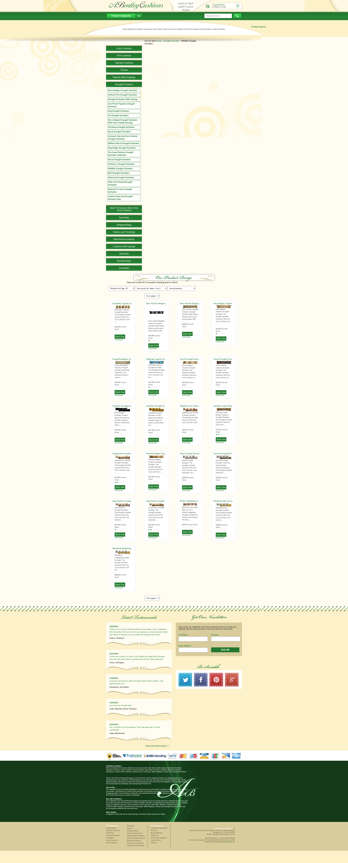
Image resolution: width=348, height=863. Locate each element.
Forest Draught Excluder (190, 359)
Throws (129, 828)
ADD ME (225, 650)
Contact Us (155, 835)
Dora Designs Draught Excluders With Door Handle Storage (122, 121)
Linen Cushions (112, 840)
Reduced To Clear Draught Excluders (120, 190)
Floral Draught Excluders (119, 132)
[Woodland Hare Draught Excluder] (224, 505)
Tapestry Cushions (113, 830)
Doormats (130, 826)
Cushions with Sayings (135, 845)
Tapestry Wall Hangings (135, 836)
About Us (154, 830)
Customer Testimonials (159, 828)
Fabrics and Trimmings (135, 843)
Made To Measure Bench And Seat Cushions (136, 839)
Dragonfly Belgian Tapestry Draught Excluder (132, 359)
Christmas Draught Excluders (121, 127)
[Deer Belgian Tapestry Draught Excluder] (224, 306)
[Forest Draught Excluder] (190, 362)
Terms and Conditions (159, 838)
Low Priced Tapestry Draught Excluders (121, 105)
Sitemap (154, 843)
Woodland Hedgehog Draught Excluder (129, 548)
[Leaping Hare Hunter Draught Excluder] (122, 457)
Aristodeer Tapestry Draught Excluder (129, 304)
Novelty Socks (111, 828)
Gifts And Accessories (135, 833)
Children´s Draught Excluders (121, 164)
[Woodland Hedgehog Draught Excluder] (122, 552)
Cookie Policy (156, 840)
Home (159, 41)
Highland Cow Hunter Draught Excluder (197, 406)
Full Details (119, 340)
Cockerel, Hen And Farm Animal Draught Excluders (122, 137)
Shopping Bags (132, 831)
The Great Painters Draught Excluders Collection (120, 153)
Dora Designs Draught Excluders (122, 90)
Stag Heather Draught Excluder (126, 501)
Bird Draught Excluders (118, 173)
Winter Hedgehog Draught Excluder (195, 501)
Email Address (184, 646)
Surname (215, 635)
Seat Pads (110, 833)
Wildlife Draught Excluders (120, 169)
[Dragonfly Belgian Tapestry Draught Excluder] (122, 362)
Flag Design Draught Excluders (122, 148)
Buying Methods (157, 833)
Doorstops (110, 838)
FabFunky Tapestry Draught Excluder (162, 359)
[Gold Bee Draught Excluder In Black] (122, 409)
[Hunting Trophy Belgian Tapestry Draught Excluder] (224, 409)
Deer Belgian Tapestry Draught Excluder (231, 304)
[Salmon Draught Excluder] (224, 457)
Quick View (119, 337)
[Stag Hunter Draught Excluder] (156, 505)
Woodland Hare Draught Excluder (228, 501)
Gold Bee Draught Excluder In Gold (161, 406)
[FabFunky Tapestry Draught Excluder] (156, 362)
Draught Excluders (171, 41)
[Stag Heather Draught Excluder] (122, 505)
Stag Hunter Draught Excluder (159, 501)
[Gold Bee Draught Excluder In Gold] (156, 409)
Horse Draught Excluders (119, 160)
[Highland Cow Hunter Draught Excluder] (190, 409)
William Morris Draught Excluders (123, 143)
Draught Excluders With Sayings (123, 99)
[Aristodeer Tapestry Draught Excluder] (122, 307)
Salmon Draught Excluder (225, 454)
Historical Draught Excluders (121, 178)
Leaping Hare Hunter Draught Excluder (129, 454)
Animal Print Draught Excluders (122, 95)
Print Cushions (111, 843)
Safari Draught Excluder (190, 454)
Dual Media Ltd (229, 842)
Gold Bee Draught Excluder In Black (128, 406)
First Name (183, 635)
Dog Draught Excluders (118, 111)
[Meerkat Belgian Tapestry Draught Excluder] (156, 457)
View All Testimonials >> (157, 746)
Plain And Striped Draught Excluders (120, 183)
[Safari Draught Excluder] (190, 457)
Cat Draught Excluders (118, 116)
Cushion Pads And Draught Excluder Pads (120, 197)
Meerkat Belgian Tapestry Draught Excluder (165, 454)
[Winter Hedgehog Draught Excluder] (190, 505)
